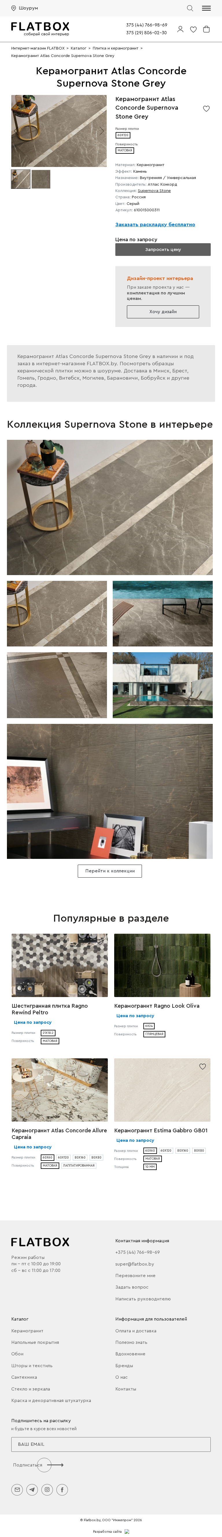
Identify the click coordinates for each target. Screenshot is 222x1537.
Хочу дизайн (163, 311)
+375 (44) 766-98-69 (137, 1252)
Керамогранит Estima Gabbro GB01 (161, 1130)
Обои (17, 1354)
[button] (206, 8)
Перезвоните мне (135, 1275)
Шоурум (28, 8)
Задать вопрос (132, 1287)
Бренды (124, 1365)
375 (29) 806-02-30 (146, 33)
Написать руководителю (143, 1299)
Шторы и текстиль (32, 1365)
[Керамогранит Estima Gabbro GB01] (162, 1090)
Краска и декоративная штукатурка (51, 1400)
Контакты (125, 1389)
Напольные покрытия (35, 1342)
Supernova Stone (154, 191)
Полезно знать (131, 1342)
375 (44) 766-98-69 (146, 25)
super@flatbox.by (134, 1264)
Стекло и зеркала (30, 1389)
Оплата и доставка (135, 1331)
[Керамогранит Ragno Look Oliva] (162, 965)
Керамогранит (27, 1331)
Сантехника (24, 1377)
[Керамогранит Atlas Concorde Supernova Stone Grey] (110, 507)
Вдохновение (130, 1354)
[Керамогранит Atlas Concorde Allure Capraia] (60, 1090)
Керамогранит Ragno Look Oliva (156, 1006)
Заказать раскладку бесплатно (155, 224)
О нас (121, 1377)
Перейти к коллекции (110, 871)
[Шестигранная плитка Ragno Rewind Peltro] (60, 965)
